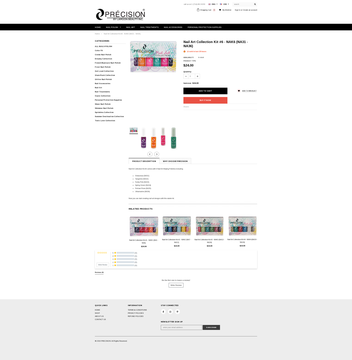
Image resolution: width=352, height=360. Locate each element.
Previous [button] (150, 154)
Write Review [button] (102, 265)
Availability (188, 57)
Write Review (176, 285)
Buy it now (205, 100)
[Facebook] (163, 311)
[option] (153, 56)
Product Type (189, 61)
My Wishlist (226, 10)
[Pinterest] (177, 311)
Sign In (237, 10)
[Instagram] (170, 311)
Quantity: (187, 72)
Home (97, 34)
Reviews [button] (99, 272)
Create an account (250, 10)
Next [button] (156, 154)
